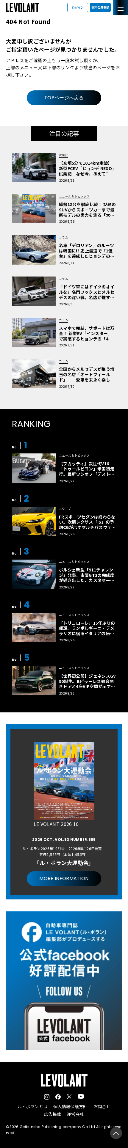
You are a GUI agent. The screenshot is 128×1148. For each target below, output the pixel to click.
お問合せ (101, 1106)
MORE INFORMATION (63, 878)
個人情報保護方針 (70, 1106)
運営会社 (75, 1114)
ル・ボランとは (32, 1106)
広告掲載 (52, 1114)
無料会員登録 (100, 7)
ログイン (78, 7)
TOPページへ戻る (64, 97)
